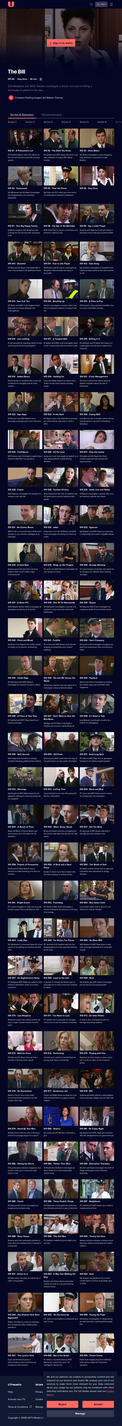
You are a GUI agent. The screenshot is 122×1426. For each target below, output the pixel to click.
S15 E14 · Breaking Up (54, 301)
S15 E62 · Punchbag (53, 902)
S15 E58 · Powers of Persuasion (23, 864)
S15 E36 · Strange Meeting (92, 564)
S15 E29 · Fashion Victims (56, 489)
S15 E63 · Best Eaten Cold (92, 902)
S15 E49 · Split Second (18, 754)
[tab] (52, 115)
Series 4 (66, 122)
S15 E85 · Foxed (15, 1201)
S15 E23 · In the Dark (54, 414)
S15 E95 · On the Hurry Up (56, 1314)
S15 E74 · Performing (54, 1053)
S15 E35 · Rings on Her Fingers (58, 564)
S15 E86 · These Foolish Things (59, 1201)
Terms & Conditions (18, 1406)
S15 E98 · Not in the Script (56, 1355)
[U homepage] (11, 4)
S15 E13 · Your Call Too (19, 301)
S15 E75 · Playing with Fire (92, 1053)
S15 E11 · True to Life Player (57, 263)
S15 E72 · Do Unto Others (92, 1015)
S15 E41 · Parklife (52, 640)
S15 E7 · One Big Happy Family (22, 225)
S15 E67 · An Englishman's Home (24, 977)
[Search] (91, 4)
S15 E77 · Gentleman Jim (56, 1091)
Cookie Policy (43, 1399)
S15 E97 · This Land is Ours (21, 1355)
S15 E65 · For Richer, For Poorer (59, 940)
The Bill (16, 71)
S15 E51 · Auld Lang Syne (92, 754)
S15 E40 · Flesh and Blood (20, 640)
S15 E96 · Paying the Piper (92, 1314)
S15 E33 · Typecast (89, 527)
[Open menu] (111, 4)
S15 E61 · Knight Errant (19, 902)
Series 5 (84, 122)
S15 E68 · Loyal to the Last (56, 977)
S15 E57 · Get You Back (91, 826)
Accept (98, 1404)
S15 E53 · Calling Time (54, 789)
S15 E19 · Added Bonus (19, 376)
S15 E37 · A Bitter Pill (18, 602)
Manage (80, 1413)
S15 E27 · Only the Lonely (92, 451)
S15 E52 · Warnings (17, 789)
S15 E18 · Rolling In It (90, 338)
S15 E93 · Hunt (87, 1273)
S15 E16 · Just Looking (18, 338)
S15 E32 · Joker (51, 527)
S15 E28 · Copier (16, 489)
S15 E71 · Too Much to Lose (57, 1015)
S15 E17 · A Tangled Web (55, 338)
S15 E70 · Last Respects (19, 1015)
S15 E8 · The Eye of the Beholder (59, 225)
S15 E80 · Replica (52, 1128)
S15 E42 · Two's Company (92, 640)
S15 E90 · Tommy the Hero (92, 1236)
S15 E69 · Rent (87, 977)
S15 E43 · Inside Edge (18, 677)
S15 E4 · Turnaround (17, 188)
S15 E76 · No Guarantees (20, 1091)
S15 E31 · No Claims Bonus (20, 527)
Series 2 (30, 122)
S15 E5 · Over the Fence (55, 188)
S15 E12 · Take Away (89, 263)
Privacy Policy (43, 1391)
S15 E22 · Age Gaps (17, 414)
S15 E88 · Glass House (18, 1236)
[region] (80, 1397)
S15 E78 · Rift (86, 1091)
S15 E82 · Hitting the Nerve (21, 1163)
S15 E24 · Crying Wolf (90, 414)
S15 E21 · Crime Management (94, 376)
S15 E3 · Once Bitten (89, 150)
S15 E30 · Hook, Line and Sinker (95, 489)
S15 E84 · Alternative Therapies (95, 1163)
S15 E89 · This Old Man (55, 1236)
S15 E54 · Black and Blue (92, 789)
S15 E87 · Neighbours (90, 1201)
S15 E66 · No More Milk (91, 940)
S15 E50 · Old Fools (53, 754)
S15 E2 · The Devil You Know (57, 150)
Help (10, 1391)
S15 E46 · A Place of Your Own (22, 715)
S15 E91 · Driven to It (18, 1273)
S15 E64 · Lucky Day (17, 940)
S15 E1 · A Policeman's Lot (20, 150)
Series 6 (102, 122)
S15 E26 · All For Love (54, 451)
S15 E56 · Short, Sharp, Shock (58, 826)
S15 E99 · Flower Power (91, 1355)
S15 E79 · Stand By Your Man (21, 1128)
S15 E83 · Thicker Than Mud (57, 1163)
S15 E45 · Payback (88, 677)
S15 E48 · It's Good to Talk (92, 715)
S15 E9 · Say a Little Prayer (93, 225)
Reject (62, 1404)
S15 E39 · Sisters (88, 602)
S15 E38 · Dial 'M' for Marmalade (59, 602)
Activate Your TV (16, 1399)
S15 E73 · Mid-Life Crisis (19, 1053)
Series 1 (12, 122)
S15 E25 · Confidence (18, 451)
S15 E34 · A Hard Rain (18, 564)
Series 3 (48, 122)
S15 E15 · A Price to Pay (91, 301)
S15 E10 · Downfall (17, 263)
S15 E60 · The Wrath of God (93, 864)
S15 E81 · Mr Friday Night (92, 1128)
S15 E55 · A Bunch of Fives (21, 826)
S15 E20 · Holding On (54, 376)
